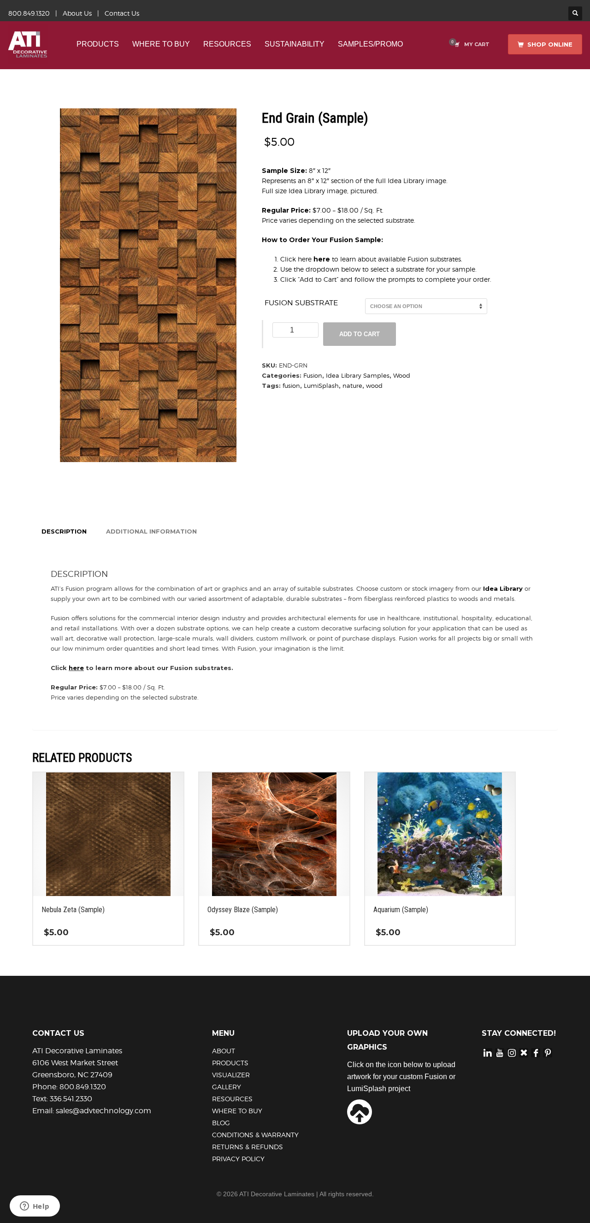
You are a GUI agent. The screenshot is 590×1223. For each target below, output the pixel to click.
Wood (401, 375)
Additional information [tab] (151, 531)
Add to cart (359, 334)
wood (374, 385)
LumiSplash (321, 385)
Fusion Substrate (301, 302)
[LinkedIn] (487, 1052)
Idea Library (503, 588)
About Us (77, 13)
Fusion (312, 375)
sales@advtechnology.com (103, 1110)
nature (352, 385)
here (321, 259)
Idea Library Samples (357, 375)
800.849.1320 (29, 13)
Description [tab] (64, 531)
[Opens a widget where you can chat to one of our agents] (34, 1206)
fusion (291, 385)
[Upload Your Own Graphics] (359, 1111)
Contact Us (122, 13)
